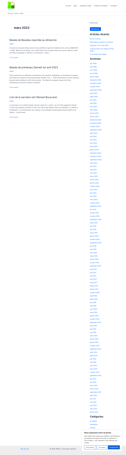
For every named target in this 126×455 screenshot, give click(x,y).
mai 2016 (93, 306)
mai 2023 (93, 170)
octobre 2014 (94, 346)
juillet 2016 (93, 299)
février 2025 (94, 113)
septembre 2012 (95, 392)
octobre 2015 (94, 319)
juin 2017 (93, 272)
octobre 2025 (95, 87)
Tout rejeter (102, 447)
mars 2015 (93, 336)
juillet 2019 (93, 223)
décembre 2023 (95, 153)
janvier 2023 (94, 183)
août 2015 (93, 326)
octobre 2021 (94, 203)
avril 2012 (93, 405)
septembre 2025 (96, 90)
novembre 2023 (95, 156)
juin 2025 (93, 100)
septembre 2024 (96, 130)
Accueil (68, 6)
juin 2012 (93, 399)
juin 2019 (93, 226)
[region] (102, 440)
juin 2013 (93, 379)
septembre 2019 (95, 219)
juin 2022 (93, 193)
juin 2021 (93, 209)
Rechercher (94, 23)
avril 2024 (93, 143)
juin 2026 (93, 63)
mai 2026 (93, 67)
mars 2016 (93, 312)
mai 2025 (93, 103)
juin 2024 (93, 136)
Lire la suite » (14, 57)
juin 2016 (93, 302)
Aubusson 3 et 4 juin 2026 (99, 45)
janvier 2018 (94, 259)
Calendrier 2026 (85, 6)
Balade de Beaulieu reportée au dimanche (33, 40)
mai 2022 (93, 196)
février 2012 (94, 412)
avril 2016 (93, 309)
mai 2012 (93, 402)
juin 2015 (93, 329)
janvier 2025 (94, 116)
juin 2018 (93, 246)
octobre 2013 (94, 372)
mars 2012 (93, 409)
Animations (94, 424)
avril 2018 (93, 253)
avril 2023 (93, 173)
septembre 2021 (95, 206)
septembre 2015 (95, 322)
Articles (92, 428)
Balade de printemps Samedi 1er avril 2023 (34, 67)
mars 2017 (93, 282)
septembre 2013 (95, 375)
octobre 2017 (94, 263)
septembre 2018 (95, 243)
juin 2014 (93, 359)
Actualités (93, 421)
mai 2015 (93, 332)
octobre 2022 (95, 186)
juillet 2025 (94, 96)
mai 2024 (93, 140)
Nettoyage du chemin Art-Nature (101, 42)
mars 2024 (93, 146)
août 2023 (93, 163)
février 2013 (94, 389)
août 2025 (93, 93)
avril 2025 (93, 106)
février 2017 (94, 286)
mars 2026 (93, 73)
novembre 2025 (95, 83)
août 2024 (93, 133)
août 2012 (93, 395)
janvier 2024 (94, 150)
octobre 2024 (95, 126)
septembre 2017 (95, 266)
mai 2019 (93, 229)
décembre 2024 (95, 120)
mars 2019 (93, 233)
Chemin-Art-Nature (101, 6)
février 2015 (94, 339)
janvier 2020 (94, 213)
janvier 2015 (94, 342)
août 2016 (93, 296)
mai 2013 (93, 382)
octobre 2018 (94, 239)
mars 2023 (93, 176)
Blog (75, 6)
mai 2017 (93, 276)
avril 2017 (93, 279)
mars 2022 (93, 199)
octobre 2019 (94, 216)
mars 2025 (93, 110)
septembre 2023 (96, 160)
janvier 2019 (94, 236)
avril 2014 (93, 365)
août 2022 (93, 189)
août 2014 (93, 352)
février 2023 (94, 180)
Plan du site (24, 449)
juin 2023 (93, 166)
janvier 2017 (94, 289)
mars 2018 (93, 256)
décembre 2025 (95, 80)
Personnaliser (90, 447)
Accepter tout (114, 447)
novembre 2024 (95, 123)
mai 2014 (93, 362)
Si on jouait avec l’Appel (98, 54)
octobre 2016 (94, 292)
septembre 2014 (95, 349)
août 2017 (93, 269)
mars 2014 (93, 369)
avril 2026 (93, 70)
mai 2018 (93, 249)
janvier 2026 (94, 77)
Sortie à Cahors (95, 39)
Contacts (114, 6)
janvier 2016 (94, 316)
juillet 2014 (93, 355)
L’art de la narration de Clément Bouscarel (33, 97)
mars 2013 (93, 385)
